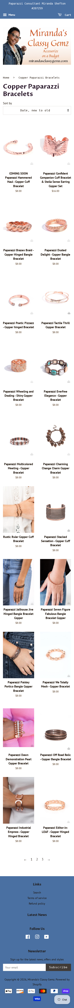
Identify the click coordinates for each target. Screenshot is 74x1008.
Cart (67, 14)
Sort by (7, 103)
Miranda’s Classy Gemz (41, 979)
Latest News (37, 915)
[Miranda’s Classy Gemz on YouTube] (46, 937)
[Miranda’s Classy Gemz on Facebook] (27, 937)
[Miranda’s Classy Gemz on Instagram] (37, 937)
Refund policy (37, 903)
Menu (11, 15)
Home (6, 77)
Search (37, 892)
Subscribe (58, 967)
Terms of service (37, 898)
